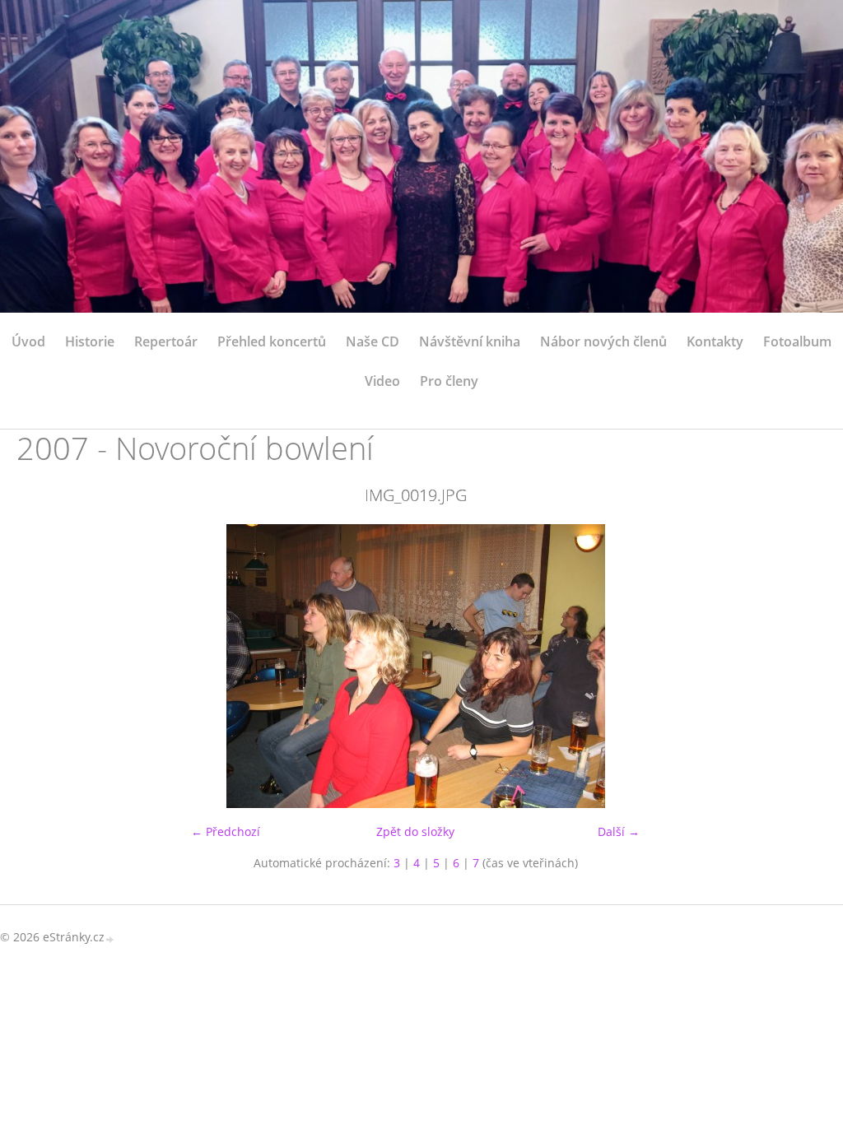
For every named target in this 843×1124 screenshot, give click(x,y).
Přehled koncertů (271, 341)
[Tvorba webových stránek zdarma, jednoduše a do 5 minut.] (110, 938)
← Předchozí (225, 831)
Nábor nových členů (603, 341)
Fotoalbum (797, 341)
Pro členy (449, 381)
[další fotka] (787, 666)
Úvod (28, 341)
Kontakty (715, 341)
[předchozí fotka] (43, 666)
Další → (619, 831)
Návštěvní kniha (469, 341)
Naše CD (372, 341)
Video (382, 381)
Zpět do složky (415, 831)
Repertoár (166, 341)
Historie (89, 341)
